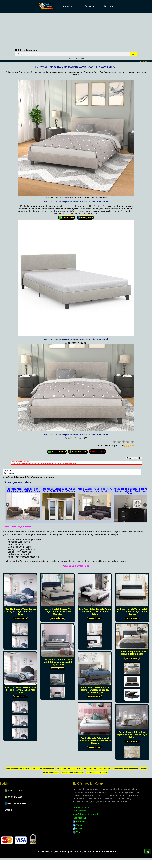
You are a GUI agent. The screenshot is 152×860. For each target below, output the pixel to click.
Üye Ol (140, 61)
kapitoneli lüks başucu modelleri (97, 768)
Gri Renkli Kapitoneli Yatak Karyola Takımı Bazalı (132, 652)
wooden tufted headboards (73, 772)
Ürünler (88, 6)
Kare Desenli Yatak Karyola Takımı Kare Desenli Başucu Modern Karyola (95, 690)
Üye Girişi (146, 61)
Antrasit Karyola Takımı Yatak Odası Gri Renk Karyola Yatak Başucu (132, 611)
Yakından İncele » (20, 618)
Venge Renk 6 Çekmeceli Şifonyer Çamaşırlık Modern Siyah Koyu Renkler (95, 491)
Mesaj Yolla (68, 217)
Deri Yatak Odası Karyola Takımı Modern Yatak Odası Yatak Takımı (95, 611)
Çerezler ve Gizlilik (81, 811)
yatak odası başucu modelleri (69, 768)
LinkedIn (80, 828)
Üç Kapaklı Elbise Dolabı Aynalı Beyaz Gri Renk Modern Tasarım (23, 490)
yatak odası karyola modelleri (18, 768)
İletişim (107, 6)
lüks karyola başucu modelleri (125, 768)
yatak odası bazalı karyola (97, 772)
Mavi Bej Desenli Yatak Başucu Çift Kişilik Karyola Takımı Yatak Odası (20, 611)
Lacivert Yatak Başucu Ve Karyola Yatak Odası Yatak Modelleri (57, 611)
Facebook (81, 821)
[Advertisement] (76, 30)
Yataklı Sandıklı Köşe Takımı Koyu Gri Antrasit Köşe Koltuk (59, 490)
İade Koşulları (79, 818)
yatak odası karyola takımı (43, 768)
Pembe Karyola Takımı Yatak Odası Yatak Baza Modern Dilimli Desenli (95, 740)
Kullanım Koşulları (81, 807)
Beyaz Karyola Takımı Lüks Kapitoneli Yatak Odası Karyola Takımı (132, 734)
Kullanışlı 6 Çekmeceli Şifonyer (130, 489)
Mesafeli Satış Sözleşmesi (85, 814)
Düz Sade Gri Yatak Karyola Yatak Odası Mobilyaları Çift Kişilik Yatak (58, 662)
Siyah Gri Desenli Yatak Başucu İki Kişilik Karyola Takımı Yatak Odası (21, 690)
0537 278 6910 (58, 452)
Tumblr (79, 832)
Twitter (79, 825)
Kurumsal (67, 6)
